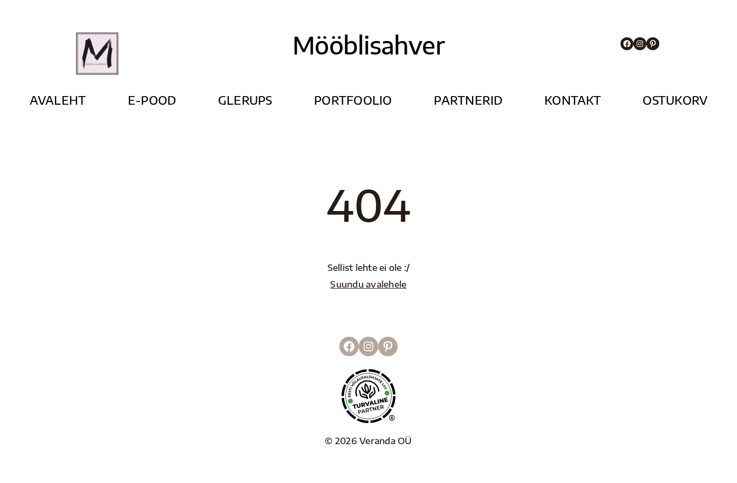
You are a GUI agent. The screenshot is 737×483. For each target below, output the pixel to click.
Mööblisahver (368, 45)
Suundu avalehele (368, 284)
